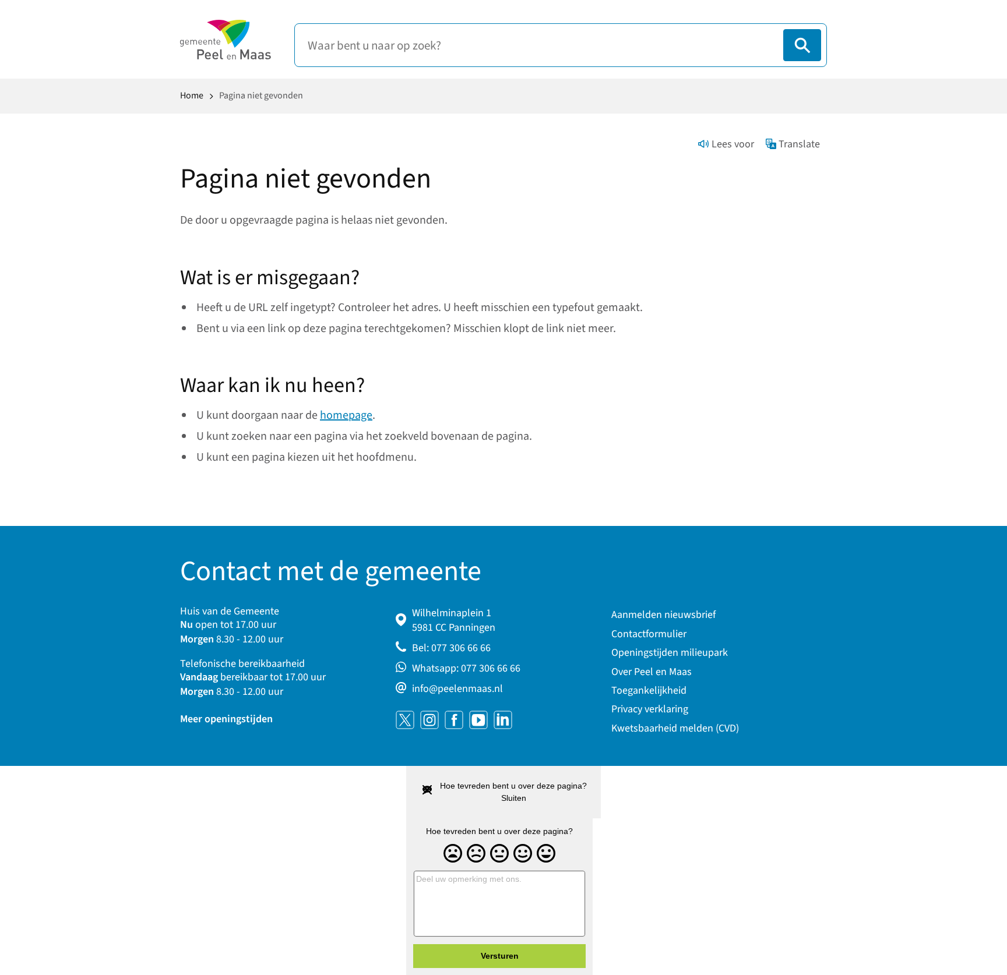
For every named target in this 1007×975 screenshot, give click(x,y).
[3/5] (499, 853)
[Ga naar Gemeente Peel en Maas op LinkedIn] (503, 720)
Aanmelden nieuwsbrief (663, 614)
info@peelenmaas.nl (457, 688)
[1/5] (452, 853)
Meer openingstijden (226, 719)
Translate (799, 144)
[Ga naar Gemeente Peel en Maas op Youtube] (478, 720)
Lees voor (733, 144)
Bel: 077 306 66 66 (451, 648)
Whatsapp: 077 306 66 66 (466, 668)
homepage (346, 415)
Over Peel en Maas (651, 672)
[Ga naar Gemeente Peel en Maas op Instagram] (429, 720)
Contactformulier (648, 634)
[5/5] (546, 853)
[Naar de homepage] (225, 39)
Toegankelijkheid (648, 690)
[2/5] (476, 853)
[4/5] (522, 853)
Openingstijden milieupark (669, 652)
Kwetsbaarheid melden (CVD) (675, 728)
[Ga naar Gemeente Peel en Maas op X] (405, 720)
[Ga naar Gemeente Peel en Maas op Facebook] (454, 720)
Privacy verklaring (649, 709)
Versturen (500, 955)
